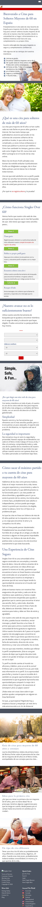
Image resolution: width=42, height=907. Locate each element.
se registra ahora (18, 191)
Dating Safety (6, 891)
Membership (6, 878)
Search (24, 876)
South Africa (29, 906)
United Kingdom (30, 904)
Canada (27, 893)
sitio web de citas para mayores (22, 45)
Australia (28, 891)
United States (29, 901)
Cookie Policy (6, 882)
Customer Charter (7, 876)
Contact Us (5, 895)
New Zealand (29, 899)
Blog (3, 897)
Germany (28, 895)
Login (24, 878)
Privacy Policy (6, 880)
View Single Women (28, 880)
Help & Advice (6, 893)
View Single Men (27, 882)
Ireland (27, 897)
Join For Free (26, 874)
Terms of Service (7, 874)
